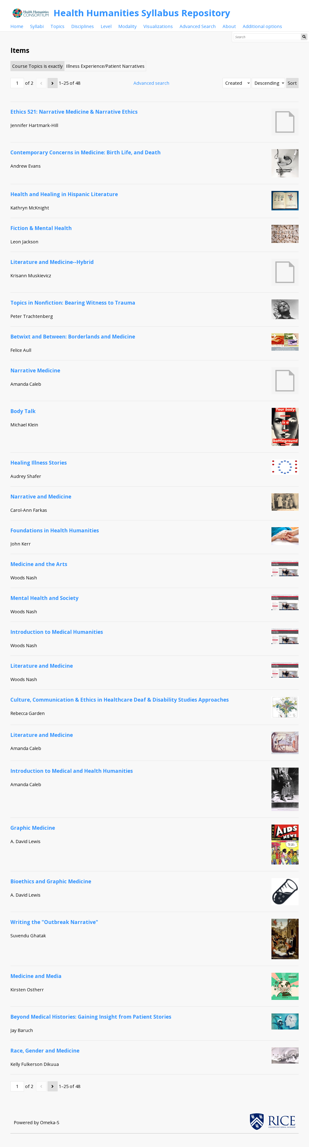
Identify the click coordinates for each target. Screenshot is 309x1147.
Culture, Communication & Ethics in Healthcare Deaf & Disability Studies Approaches (119, 699)
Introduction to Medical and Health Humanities (71, 770)
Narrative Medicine (35, 370)
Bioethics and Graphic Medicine (50, 881)
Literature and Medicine (41, 665)
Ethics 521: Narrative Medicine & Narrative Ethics (74, 111)
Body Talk (23, 411)
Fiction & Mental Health (41, 228)
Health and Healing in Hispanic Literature (64, 194)
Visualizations (158, 26)
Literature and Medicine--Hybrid (52, 262)
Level (106, 26)
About (229, 26)
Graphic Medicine (32, 827)
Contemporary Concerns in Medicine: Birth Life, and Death (85, 152)
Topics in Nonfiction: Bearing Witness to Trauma (72, 302)
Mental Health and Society (44, 598)
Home (16, 26)
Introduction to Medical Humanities (56, 631)
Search (304, 36)
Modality (127, 26)
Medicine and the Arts (38, 564)
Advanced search (151, 83)
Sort (292, 83)
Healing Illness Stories (38, 462)
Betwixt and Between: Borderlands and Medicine (72, 336)
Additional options (262, 26)
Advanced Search (198, 26)
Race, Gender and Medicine (44, 1050)
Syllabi (37, 26)
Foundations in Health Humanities (54, 530)
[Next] (53, 83)
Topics (57, 26)
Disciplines (82, 26)
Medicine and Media (36, 976)
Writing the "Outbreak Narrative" (54, 922)
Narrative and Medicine (40, 496)
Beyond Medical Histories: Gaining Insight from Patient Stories (90, 1016)
